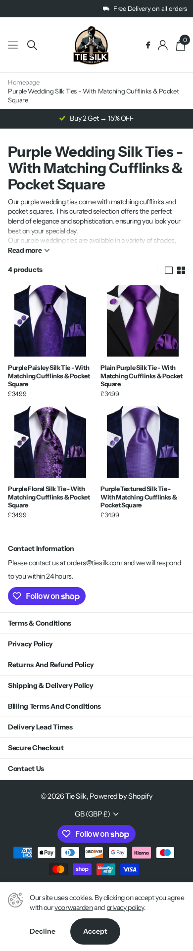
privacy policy (125, 907)
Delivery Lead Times (40, 727)
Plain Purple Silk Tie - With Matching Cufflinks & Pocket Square (141, 375)
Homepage (24, 82)
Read (25, 250)
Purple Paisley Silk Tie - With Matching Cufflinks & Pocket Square (49, 375)
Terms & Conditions (39, 623)
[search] (32, 45)
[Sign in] (163, 45)
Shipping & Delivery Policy (51, 685)
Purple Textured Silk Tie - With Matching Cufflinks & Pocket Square (138, 497)
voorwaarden (73, 907)
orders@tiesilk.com (95, 562)
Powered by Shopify (121, 796)
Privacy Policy (30, 643)
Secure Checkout (36, 747)
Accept (95, 931)
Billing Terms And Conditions (54, 706)
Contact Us (26, 768)
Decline (42, 931)
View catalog (13, 45)
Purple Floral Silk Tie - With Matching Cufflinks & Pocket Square (49, 497)
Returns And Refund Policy (51, 664)
